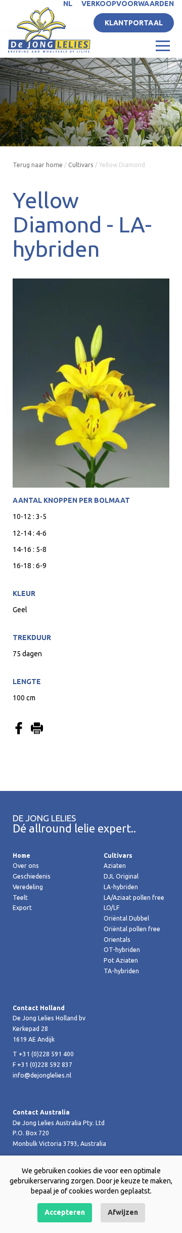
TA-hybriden (121, 971)
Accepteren (64, 1212)
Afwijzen (123, 1212)
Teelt (20, 897)
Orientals (117, 939)
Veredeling (28, 887)
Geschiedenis (32, 876)
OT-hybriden (122, 949)
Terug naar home (38, 165)
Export (22, 907)
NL (67, 3)
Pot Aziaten (121, 960)
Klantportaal (134, 23)
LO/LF (111, 907)
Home (21, 855)
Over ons (26, 865)
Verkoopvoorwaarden (127, 3)
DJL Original (121, 876)
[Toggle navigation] (163, 45)
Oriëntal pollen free (132, 929)
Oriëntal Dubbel (126, 918)
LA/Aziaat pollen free (134, 897)
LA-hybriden (121, 887)
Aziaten (115, 865)
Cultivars (81, 165)
